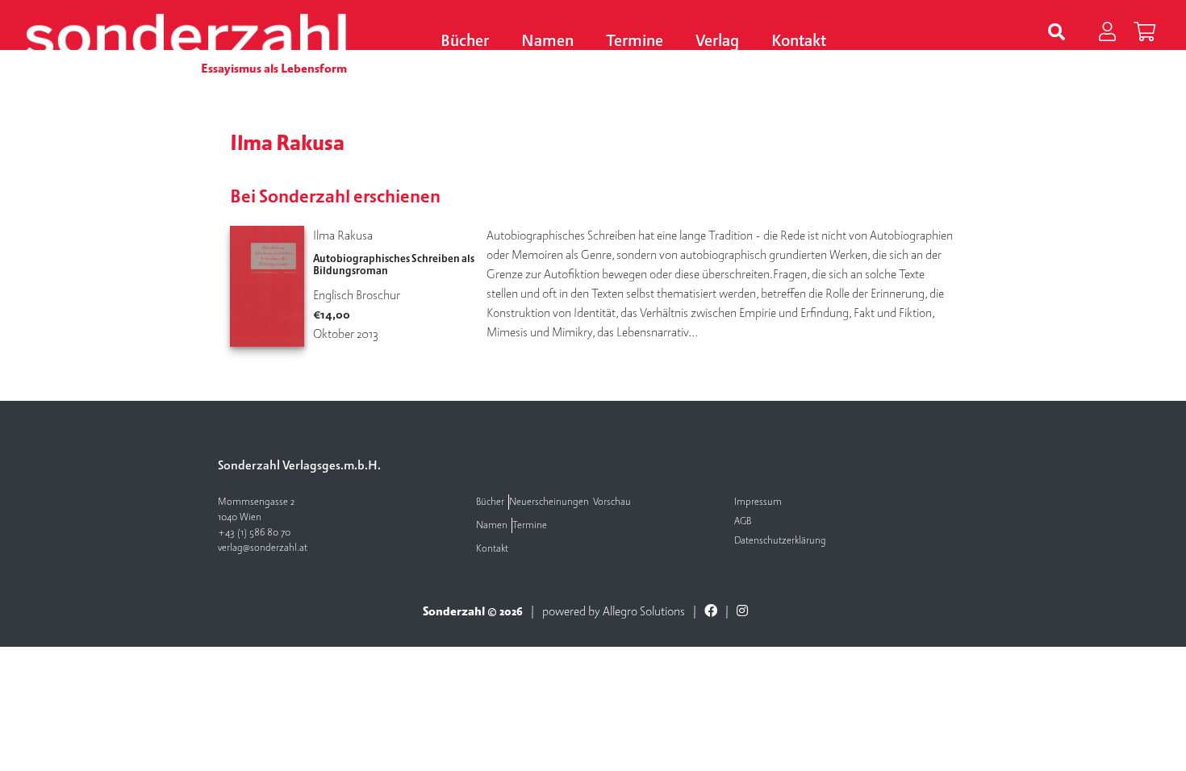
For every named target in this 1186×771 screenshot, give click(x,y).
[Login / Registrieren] (1107, 33)
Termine (634, 41)
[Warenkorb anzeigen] (1144, 33)
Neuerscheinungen (549, 502)
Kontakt (798, 41)
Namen (547, 41)
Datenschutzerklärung (780, 541)
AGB (742, 521)
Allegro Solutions (644, 611)
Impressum (758, 502)
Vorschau (612, 502)
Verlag (717, 41)
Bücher (465, 41)
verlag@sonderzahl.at (262, 548)
